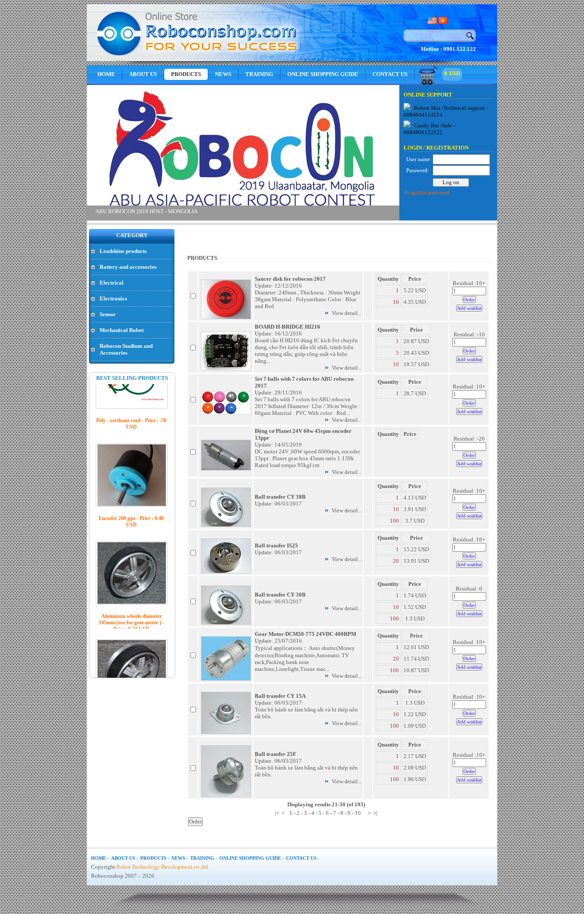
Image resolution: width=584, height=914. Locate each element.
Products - (154, 858)
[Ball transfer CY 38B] (226, 525)
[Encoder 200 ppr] (132, 424)
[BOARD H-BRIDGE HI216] (226, 368)
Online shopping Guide (322, 74)
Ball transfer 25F (275, 754)
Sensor (108, 314)
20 (396, 561)
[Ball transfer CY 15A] (226, 732)
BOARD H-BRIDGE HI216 (287, 326)
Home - (100, 858)
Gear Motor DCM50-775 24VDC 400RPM (305, 634)
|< (277, 813)
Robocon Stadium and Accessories (126, 349)
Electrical (112, 282)
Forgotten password (427, 192)
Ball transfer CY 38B (280, 497)
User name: (419, 159)
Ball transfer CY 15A (280, 696)
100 (394, 520)
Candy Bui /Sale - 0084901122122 (429, 128)
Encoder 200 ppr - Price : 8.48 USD (131, 470)
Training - (203, 858)
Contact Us (389, 74)
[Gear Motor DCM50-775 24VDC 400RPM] (226, 679)
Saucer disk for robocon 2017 (290, 279)
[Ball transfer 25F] (226, 795)
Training (259, 74)
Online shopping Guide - (251, 858)
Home (106, 74)
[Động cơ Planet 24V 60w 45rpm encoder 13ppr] (226, 468)
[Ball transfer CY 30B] (226, 623)
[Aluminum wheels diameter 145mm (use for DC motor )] (132, 620)
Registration (447, 147)
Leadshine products (123, 251)
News (223, 74)
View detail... (347, 313)
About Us (143, 74)
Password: (417, 170)
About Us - (124, 858)
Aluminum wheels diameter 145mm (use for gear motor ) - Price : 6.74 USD (131, 571)
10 (396, 302)
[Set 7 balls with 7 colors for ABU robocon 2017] (226, 413)
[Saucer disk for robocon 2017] (226, 317)
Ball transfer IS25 (276, 545)
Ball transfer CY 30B (280, 594)
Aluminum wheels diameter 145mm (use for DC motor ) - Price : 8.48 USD (131, 669)
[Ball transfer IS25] (226, 571)
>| (375, 813)
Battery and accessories (128, 267)
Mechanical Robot (122, 330)
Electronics (113, 298)
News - (179, 858)
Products (186, 74)
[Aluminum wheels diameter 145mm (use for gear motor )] (132, 522)
